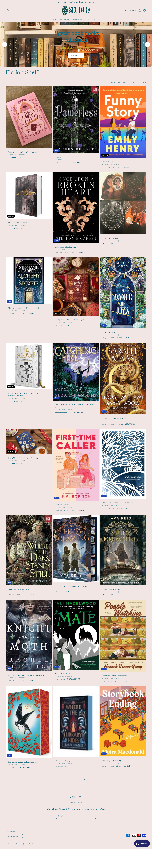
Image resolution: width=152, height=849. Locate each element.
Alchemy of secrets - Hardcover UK (23, 308)
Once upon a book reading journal (22, 152)
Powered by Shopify (31, 844)
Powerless (59, 157)
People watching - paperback (114, 676)
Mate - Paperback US (64, 674)
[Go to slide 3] (77, 63)
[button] (8, 10)
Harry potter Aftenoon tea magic (69, 320)
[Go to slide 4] (79, 63)
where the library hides (65, 761)
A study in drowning (111, 589)
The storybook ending (111, 760)
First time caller (62, 505)
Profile (79, 803)
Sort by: (113, 82)
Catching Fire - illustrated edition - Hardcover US (75, 406)
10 (85, 780)
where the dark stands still (19, 589)
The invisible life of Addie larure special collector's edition (25, 395)
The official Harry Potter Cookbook (24, 458)
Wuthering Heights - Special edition (117, 503)
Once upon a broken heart (66, 247)
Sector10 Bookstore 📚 (18, 844)
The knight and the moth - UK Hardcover (26, 675)
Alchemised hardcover (17, 223)
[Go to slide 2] (75, 63)
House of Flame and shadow (114, 418)
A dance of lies (108, 332)
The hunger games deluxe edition (22, 762)
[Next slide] (147, 44)
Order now (76, 52)
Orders (72, 803)
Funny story (107, 162)
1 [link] (61, 780)
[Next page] (91, 779)
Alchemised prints (110, 238)
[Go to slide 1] (72, 63)
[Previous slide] (4, 44)
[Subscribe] (93, 816)
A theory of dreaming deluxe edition (71, 586)
